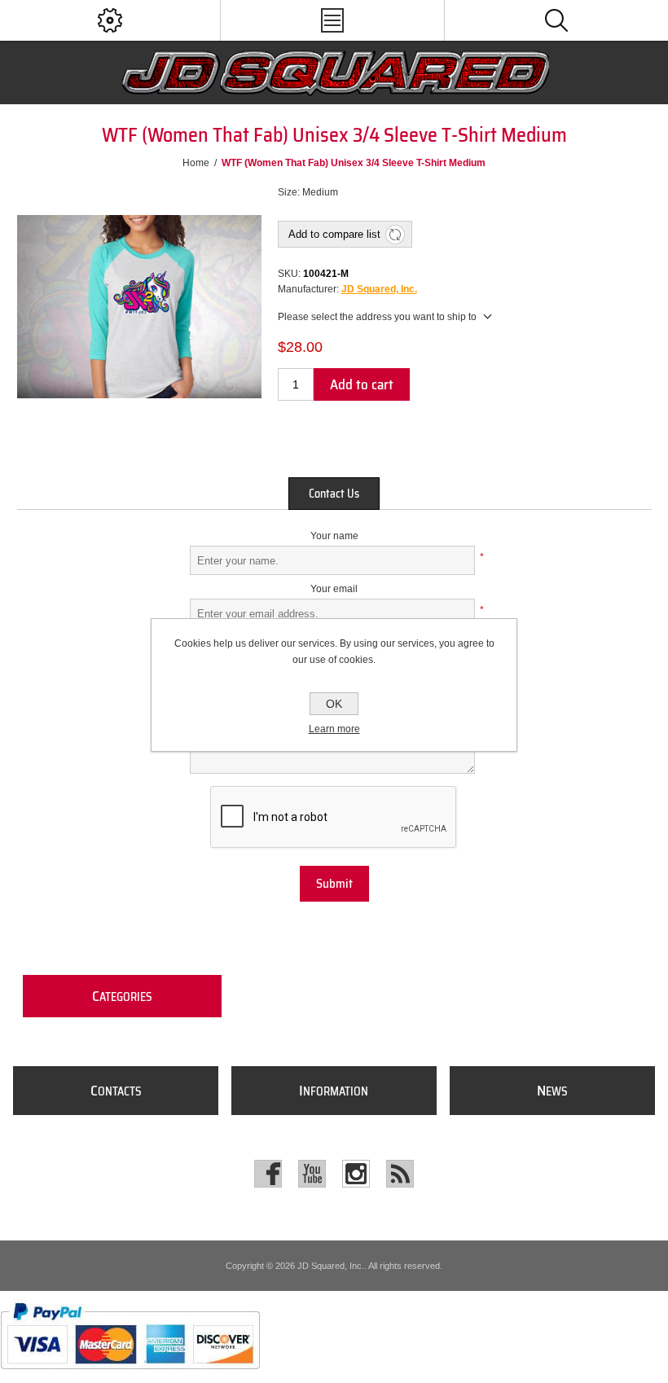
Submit (334, 883)
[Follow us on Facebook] (268, 1174)
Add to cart (361, 384)
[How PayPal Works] (130, 1377)
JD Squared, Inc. (379, 289)
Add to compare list (334, 234)
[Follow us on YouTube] (312, 1174)
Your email (334, 589)
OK (334, 703)
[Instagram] (356, 1174)
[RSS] (400, 1174)
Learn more (334, 729)
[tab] (334, 493)
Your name (334, 536)
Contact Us (334, 494)
